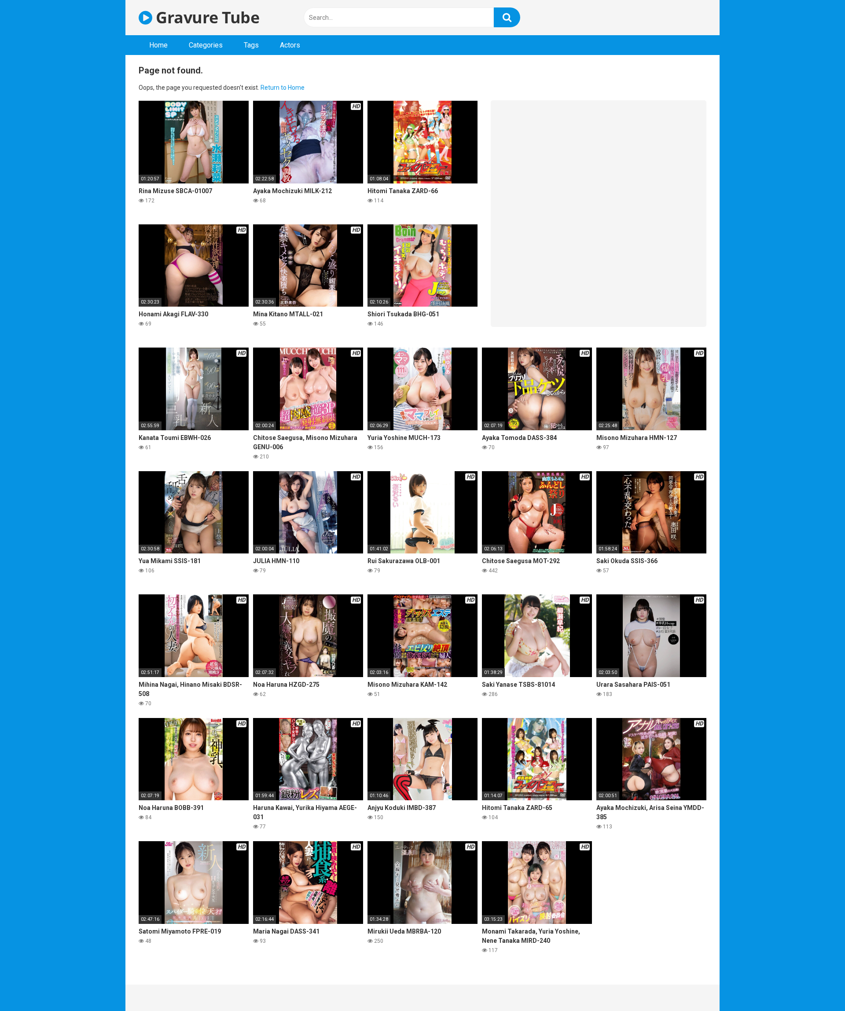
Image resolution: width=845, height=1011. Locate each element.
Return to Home (283, 87)
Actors (290, 45)
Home (158, 45)
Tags (251, 45)
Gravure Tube (205, 17)
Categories (206, 45)
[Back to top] (815, 984)
